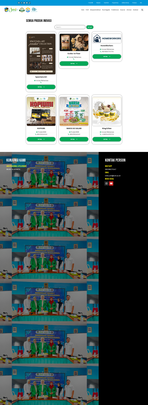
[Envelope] (27, 3)
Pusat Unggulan (106, 9)
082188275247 (110, 169)
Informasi (129, 9)
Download (135, 9)
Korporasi (122, 9)
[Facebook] (19, 3)
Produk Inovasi (115, 9)
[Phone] (29, 3)
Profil (87, 9)
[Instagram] (21, 3)
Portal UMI (90, 2)
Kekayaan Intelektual (95, 9)
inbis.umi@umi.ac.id (112, 176)
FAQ (141, 2)
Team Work (106, 2)
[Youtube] (24, 3)
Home (82, 9)
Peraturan (134, 2)
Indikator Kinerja (125, 2)
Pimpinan (98, 2)
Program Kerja (115, 2)
